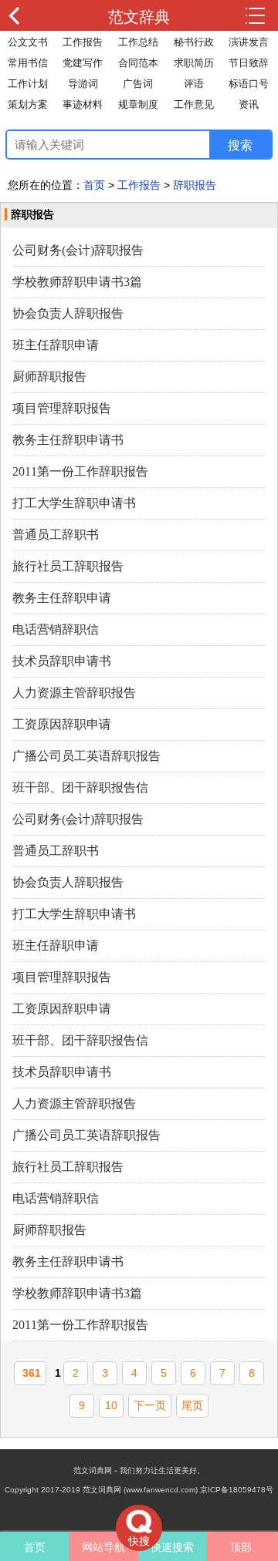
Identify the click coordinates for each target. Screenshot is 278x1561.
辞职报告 (194, 185)
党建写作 (83, 63)
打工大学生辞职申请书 (74, 503)
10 (111, 1405)
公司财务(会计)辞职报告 (78, 250)
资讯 (249, 104)
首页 (94, 185)
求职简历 (194, 63)
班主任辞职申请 (55, 345)
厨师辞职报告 (49, 376)
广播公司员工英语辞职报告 (86, 755)
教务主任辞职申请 (61, 597)
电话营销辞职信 (55, 629)
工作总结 (138, 42)
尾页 (192, 1405)
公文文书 (28, 42)
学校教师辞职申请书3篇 (77, 281)
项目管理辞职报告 (61, 408)
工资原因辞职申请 (61, 724)
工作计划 (28, 83)
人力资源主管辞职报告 (74, 692)
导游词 (83, 83)
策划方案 (28, 104)
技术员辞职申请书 (61, 661)
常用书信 (28, 63)
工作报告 (83, 42)
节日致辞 (249, 63)
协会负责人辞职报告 (68, 313)
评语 (194, 83)
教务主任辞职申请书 (68, 439)
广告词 (138, 83)
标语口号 (249, 83)
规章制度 (138, 104)
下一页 (150, 1405)
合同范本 (138, 63)
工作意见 (194, 104)
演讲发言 (249, 42)
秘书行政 (194, 42)
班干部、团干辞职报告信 (80, 787)
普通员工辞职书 (55, 534)
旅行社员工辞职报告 (68, 566)
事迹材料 (83, 104)
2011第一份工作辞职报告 (80, 471)
